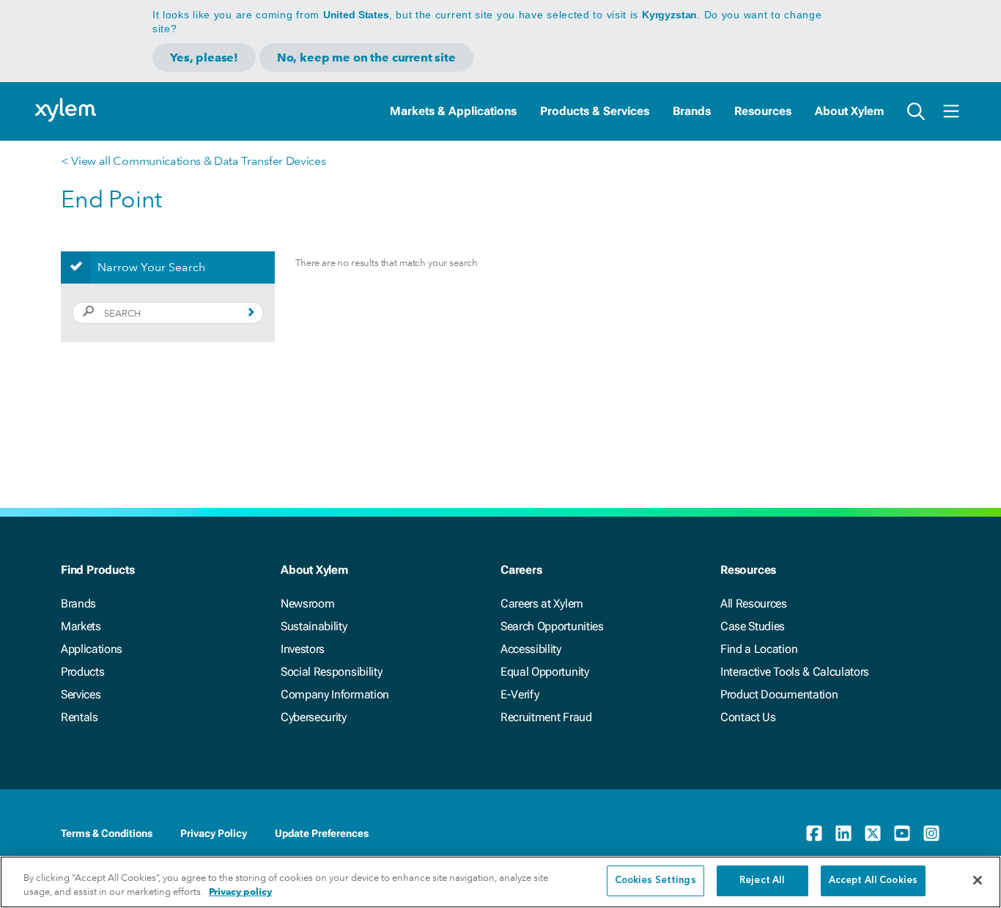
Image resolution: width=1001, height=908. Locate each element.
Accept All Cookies (873, 880)
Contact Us (748, 717)
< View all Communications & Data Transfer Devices (193, 161)
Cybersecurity (314, 717)
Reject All (762, 880)
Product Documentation (779, 694)
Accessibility (530, 649)
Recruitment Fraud (546, 717)
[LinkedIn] (843, 833)
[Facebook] (814, 833)
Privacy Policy (213, 833)
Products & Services (594, 111)
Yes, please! (204, 57)
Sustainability (314, 626)
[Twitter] (873, 833)
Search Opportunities (552, 626)
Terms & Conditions (106, 833)
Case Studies (752, 626)
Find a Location (758, 649)
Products (82, 672)
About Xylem (849, 111)
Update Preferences (322, 833)
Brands (692, 111)
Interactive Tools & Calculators (794, 672)
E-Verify (519, 694)
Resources (762, 111)
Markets (81, 626)
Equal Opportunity (544, 672)
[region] (500, 882)
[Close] (977, 880)
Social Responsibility (331, 672)
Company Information (335, 694)
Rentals (79, 717)
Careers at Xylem (541, 603)
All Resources (753, 603)
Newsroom (307, 603)
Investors (303, 649)
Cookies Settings (655, 880)
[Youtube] (902, 833)
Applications (91, 649)
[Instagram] (931, 833)
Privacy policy (240, 892)
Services (80, 694)
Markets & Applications (453, 111)
